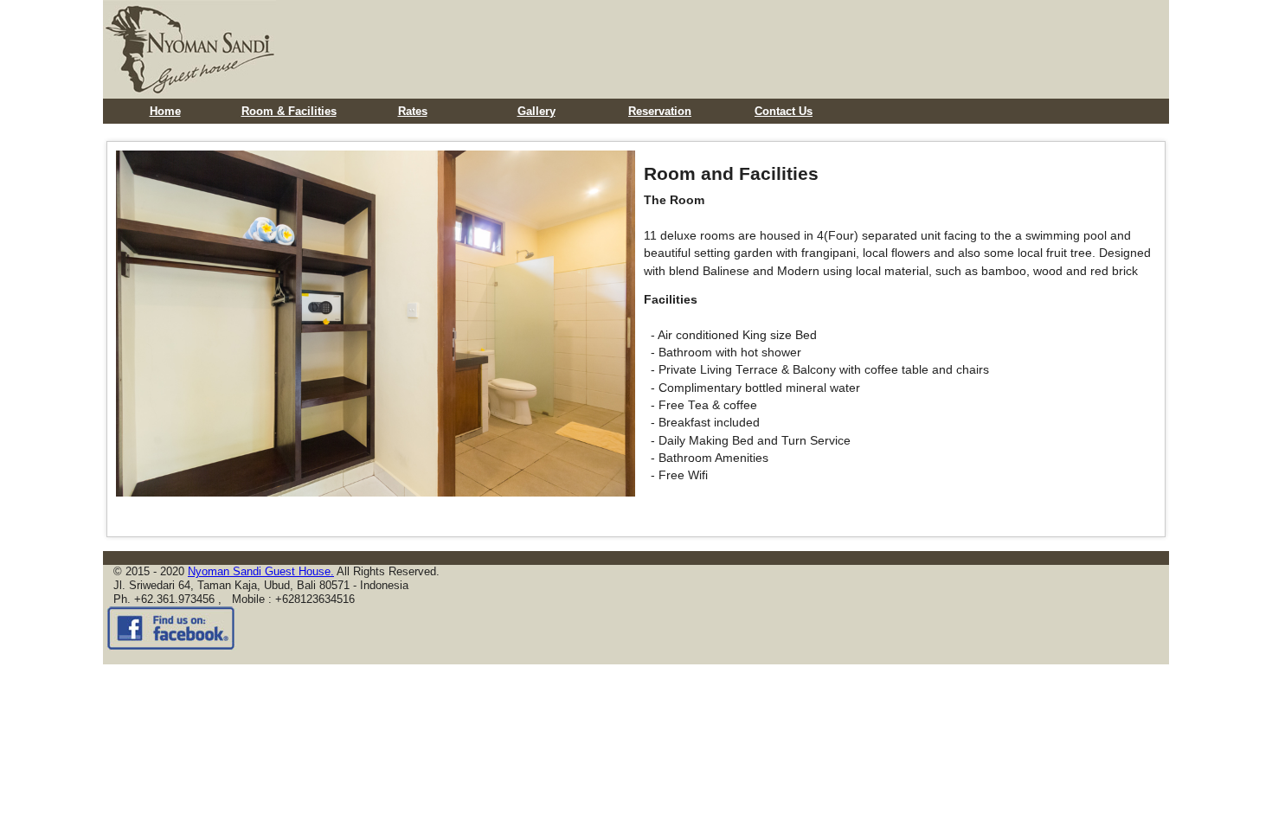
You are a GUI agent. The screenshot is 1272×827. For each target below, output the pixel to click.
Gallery (536, 111)
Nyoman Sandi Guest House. (261, 571)
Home (165, 111)
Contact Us (784, 111)
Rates (412, 111)
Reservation (659, 111)
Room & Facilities (289, 111)
